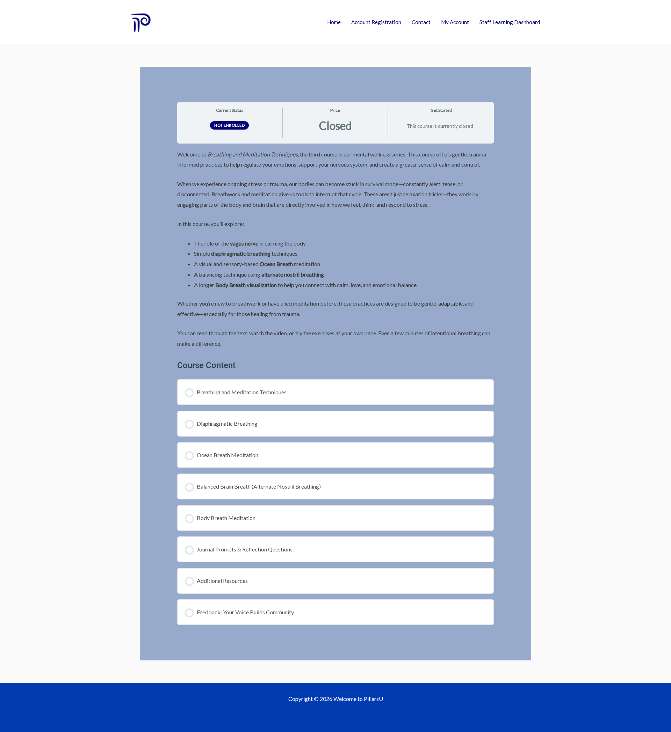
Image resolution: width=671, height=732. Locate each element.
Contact (421, 22)
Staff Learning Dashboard (509, 22)
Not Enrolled (229, 125)
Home (334, 22)
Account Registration (376, 22)
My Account (455, 22)
